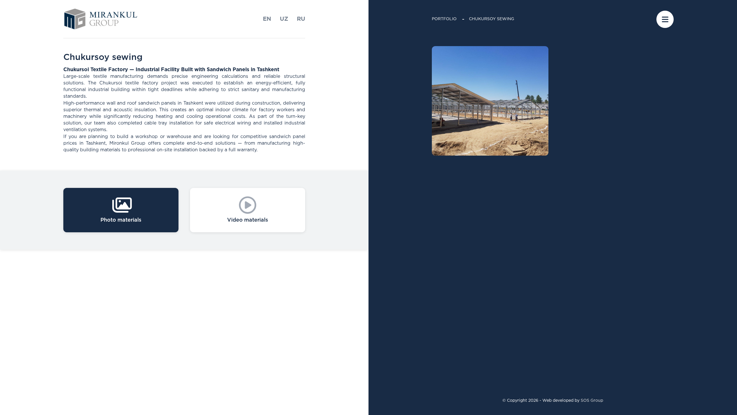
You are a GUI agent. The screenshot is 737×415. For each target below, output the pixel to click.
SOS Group (592, 400)
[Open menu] (665, 19)
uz (284, 19)
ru (301, 19)
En (267, 19)
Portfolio (444, 19)
